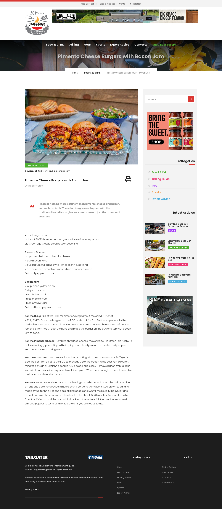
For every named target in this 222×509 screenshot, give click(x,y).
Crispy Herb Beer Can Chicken (179, 242)
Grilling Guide (161, 179)
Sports (100, 44)
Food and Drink (92, 73)
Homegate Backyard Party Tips (179, 275)
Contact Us (168, 482)
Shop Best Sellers (88, 4)
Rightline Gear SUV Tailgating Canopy (178, 225)
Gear (87, 44)
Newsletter (135, 4)
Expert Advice (119, 44)
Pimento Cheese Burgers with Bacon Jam (57, 180)
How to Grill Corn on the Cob (181, 258)
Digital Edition (169, 467)
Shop (119, 467)
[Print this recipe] (128, 179)
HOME (75, 73)
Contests (140, 44)
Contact (123, 4)
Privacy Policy (32, 489)
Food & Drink (55, 44)
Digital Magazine (108, 4)
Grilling (74, 44)
